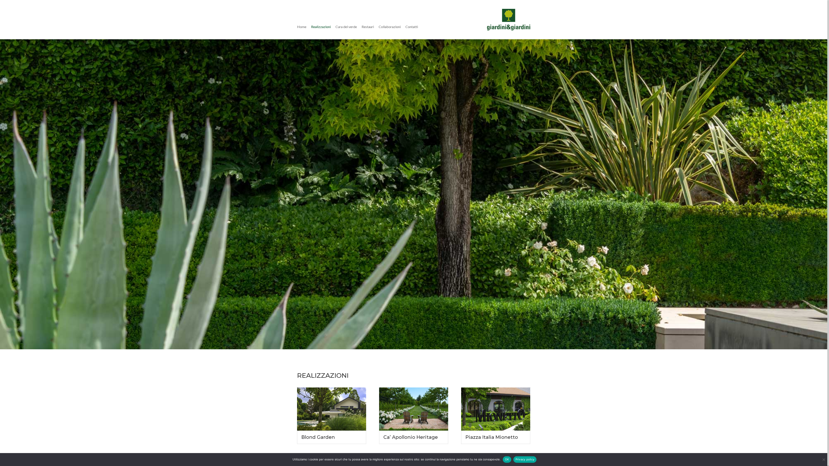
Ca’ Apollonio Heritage (410, 437)
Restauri (368, 27)
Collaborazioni (390, 27)
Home (301, 27)
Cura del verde (346, 27)
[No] (823, 459)
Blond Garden (318, 437)
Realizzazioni (321, 27)
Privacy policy (525, 459)
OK (507, 459)
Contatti (411, 27)
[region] (414, 233)
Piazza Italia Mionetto (491, 437)
